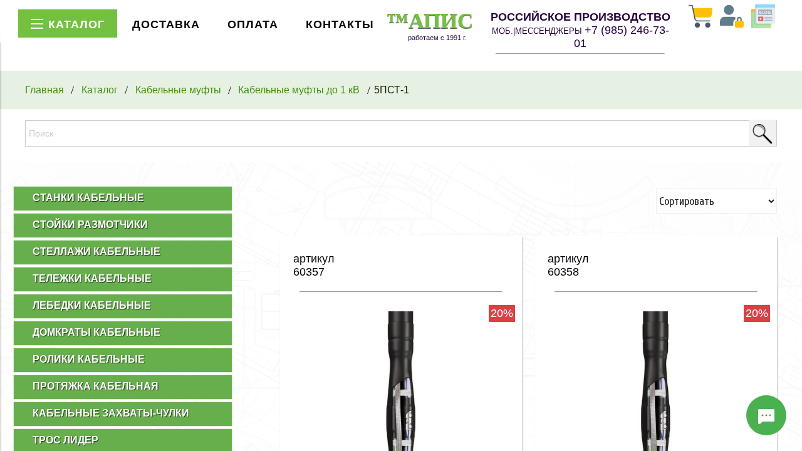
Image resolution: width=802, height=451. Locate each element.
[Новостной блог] (763, 17)
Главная (44, 89)
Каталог (99, 89)
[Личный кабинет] (732, 17)
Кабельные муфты (178, 89)
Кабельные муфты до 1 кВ (299, 89)
